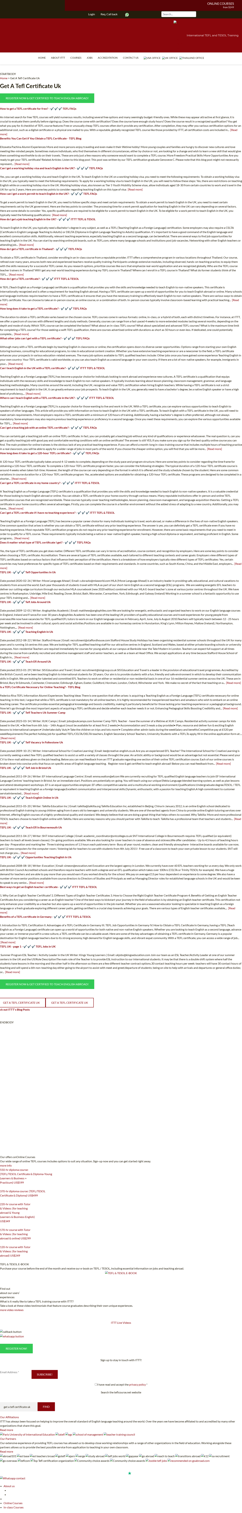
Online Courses (220, 3)
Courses (75, 57)
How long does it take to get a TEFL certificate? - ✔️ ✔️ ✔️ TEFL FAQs (43, 308)
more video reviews (12, 1310)
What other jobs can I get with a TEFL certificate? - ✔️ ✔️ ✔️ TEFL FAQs (45, 338)
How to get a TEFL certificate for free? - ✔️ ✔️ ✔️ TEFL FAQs (38, 108)
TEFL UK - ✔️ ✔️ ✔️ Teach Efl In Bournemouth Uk (31, 827)
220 (2, 1225)
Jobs (89, 57)
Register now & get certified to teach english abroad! (47, 98)
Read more (6, 1429)
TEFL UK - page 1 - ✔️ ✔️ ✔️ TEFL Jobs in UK (28, 946)
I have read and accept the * (122, 1384)
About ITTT (58, 57)
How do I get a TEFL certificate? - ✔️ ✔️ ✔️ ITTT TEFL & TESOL (39, 278)
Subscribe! (44, 1374)
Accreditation (108, 57)
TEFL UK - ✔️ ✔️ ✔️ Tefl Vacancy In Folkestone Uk (31, 742)
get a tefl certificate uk (69, 1002)
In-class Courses (14, 1507)
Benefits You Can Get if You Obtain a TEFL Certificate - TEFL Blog (40, 138)
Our (9, 1417)
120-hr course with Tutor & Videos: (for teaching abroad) (15, 1251)
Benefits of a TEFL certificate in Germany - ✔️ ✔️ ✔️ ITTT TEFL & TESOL (45, 916)
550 (2, 1187)
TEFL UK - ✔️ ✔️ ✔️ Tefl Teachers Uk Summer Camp (32, 712)
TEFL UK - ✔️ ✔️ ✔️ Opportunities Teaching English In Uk (36, 857)
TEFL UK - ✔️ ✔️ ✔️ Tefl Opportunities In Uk (28, 572)
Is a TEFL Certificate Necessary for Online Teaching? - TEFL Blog (40, 687)
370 (2, 1199)
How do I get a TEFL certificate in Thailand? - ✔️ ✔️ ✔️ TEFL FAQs (41, 249)
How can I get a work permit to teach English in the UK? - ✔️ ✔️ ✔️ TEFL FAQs (48, 193)
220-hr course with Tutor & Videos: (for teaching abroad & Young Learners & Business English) (17, 1212)
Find (46, 1406)
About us (9, 1486)
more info (6, 1165)
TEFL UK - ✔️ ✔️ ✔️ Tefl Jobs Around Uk (25, 602)
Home (42, 57)
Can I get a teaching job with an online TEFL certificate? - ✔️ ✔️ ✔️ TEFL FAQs (48, 427)
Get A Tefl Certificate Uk (25, 78)
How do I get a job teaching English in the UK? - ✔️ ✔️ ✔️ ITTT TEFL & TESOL (47, 219)
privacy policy (137, 1384)
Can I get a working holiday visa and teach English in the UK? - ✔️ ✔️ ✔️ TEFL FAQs (51, 168)
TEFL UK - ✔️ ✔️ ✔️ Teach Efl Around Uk (25, 661)
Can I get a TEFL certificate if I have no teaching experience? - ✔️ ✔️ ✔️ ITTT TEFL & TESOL (57, 512)
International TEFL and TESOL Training (212, 35)
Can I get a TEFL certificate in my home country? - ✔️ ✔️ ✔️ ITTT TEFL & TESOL (50, 482)
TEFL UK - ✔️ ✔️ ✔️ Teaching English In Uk (26, 631)
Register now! (16, 1348)
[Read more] (22, 164)
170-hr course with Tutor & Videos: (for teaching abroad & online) (15, 1234)
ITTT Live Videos (121, 1322)
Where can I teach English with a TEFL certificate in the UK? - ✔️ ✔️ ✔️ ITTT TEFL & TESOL (57, 397)
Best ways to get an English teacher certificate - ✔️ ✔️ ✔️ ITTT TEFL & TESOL (48, 887)
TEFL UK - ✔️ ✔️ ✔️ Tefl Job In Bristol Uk (25, 767)
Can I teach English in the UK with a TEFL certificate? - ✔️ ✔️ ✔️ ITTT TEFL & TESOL (52, 368)
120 (2, 1260)
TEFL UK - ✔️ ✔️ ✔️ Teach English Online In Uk (29, 797)
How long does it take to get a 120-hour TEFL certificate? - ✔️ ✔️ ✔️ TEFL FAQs (49, 453)
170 (2, 1242)
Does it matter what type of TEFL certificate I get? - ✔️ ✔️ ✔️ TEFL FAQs (45, 542)
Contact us (130, 57)
